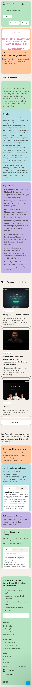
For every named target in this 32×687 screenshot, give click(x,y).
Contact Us (6, 662)
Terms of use (17, 666)
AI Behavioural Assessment (12, 648)
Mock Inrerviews (8, 635)
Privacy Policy (24, 666)
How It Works (7, 626)
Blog (4, 659)
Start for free (16, 616)
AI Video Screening (9, 642)
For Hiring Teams (8, 629)
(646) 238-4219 (6, 678)
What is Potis (7, 656)
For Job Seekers (8, 632)
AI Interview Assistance (10, 645)
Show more (16, 422)
